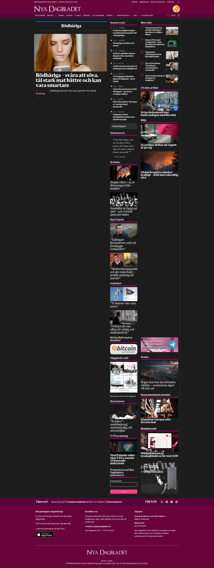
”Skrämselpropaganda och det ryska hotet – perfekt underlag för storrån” (123, 273)
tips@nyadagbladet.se (78, 502)
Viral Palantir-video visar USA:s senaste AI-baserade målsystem (122, 459)
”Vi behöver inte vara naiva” (123, 304)
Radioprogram (123, 15)
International (147, 15)
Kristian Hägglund (129, 396)
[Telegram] (171, 502)
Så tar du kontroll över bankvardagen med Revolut (158, 114)
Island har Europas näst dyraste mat (156, 421)
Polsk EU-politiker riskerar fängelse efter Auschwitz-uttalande (124, 56)
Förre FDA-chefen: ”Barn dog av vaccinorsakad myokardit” (125, 104)
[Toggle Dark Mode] (177, 1)
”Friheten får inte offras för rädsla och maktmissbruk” (122, 329)
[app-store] (45, 534)
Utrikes (78, 15)
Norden (69, 15)
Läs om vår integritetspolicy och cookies (132, 563)
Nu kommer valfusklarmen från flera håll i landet (153, 54)
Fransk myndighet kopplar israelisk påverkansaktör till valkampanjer (125, 33)
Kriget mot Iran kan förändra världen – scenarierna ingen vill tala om (158, 385)
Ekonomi (86, 15)
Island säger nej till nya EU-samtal (124, 44)
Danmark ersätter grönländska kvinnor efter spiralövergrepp (124, 117)
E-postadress (116, 481)
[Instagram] (176, 502)
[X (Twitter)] (162, 502)
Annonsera (144, 2)
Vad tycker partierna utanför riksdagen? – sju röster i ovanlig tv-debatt (125, 91)
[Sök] (168, 15)
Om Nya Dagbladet (158, 2)
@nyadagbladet (114, 502)
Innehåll (50, 15)
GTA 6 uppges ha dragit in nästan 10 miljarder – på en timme (124, 79)
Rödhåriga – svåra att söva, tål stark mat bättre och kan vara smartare (68, 80)
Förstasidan (40, 15)
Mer (135, 15)
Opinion (109, 15)
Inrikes (61, 15)
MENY (173, 15)
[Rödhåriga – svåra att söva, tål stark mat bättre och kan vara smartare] (70, 52)
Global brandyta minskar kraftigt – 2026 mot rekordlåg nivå (159, 175)
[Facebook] (167, 502)
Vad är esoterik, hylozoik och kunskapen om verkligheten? (125, 67)
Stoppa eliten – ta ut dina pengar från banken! (122, 185)
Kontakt (170, 2)
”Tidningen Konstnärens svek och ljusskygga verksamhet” (123, 244)
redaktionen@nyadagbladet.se (98, 526)
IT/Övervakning (98, 15)
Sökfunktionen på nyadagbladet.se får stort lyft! (159, 455)
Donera (135, 2)
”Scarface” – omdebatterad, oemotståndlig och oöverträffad (121, 426)
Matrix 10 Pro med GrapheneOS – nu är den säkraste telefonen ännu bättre (155, 43)
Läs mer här (65, 524)
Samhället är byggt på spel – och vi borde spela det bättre (123, 211)
